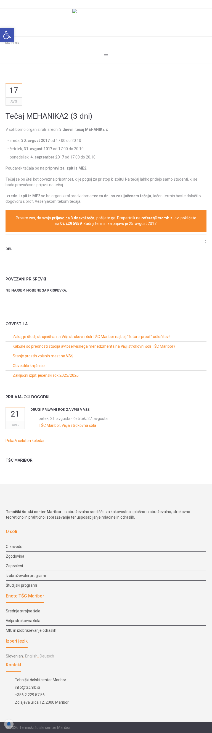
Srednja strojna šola (23, 611)
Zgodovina (15, 556)
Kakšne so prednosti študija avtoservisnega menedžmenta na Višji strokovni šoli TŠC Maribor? (94, 346)
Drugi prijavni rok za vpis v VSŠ (59, 410)
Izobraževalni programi (26, 575)
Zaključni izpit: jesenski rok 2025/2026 (46, 375)
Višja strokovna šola (23, 620)
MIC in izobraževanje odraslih (31, 630)
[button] (7, 35)
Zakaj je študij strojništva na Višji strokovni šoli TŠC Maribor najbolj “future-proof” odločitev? (92, 336)
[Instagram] (197, 728)
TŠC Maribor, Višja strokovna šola (67, 425)
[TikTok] (203, 728)
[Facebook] (190, 728)
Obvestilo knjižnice (29, 365)
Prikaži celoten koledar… (26, 440)
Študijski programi (21, 585)
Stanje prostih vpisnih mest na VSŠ (43, 356)
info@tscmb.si (27, 687)
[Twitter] (17, 258)
